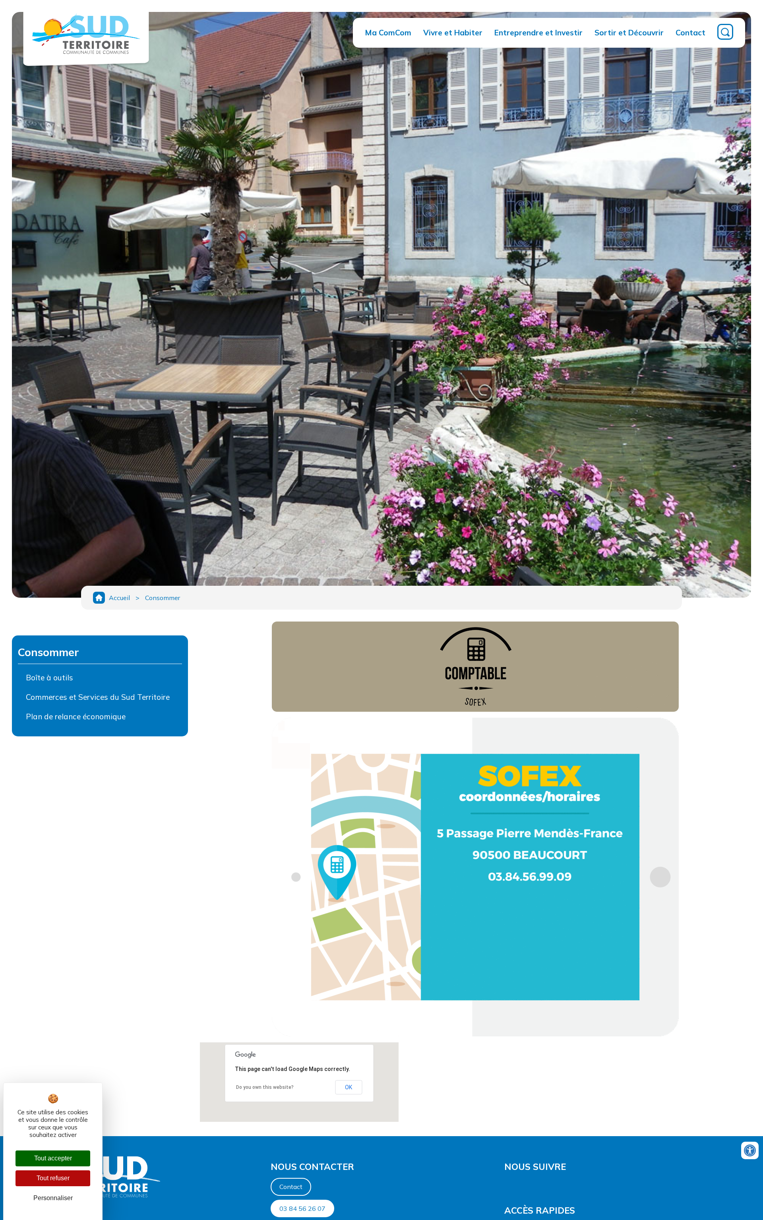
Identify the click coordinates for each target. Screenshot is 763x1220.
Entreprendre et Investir (538, 32)
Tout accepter (53, 1158)
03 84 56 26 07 (302, 1208)
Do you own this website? (265, 1087)
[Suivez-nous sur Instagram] (509, 1186)
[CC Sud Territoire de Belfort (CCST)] (86, 58)
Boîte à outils (49, 677)
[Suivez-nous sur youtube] (506, 1186)
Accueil (119, 598)
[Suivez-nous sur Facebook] (505, 1186)
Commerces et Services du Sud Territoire (98, 697)
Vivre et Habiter (452, 32)
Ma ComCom (388, 32)
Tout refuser (53, 1178)
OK (348, 1087)
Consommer (162, 598)
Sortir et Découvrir (629, 32)
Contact (690, 32)
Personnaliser (53, 1198)
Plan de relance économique (76, 716)
